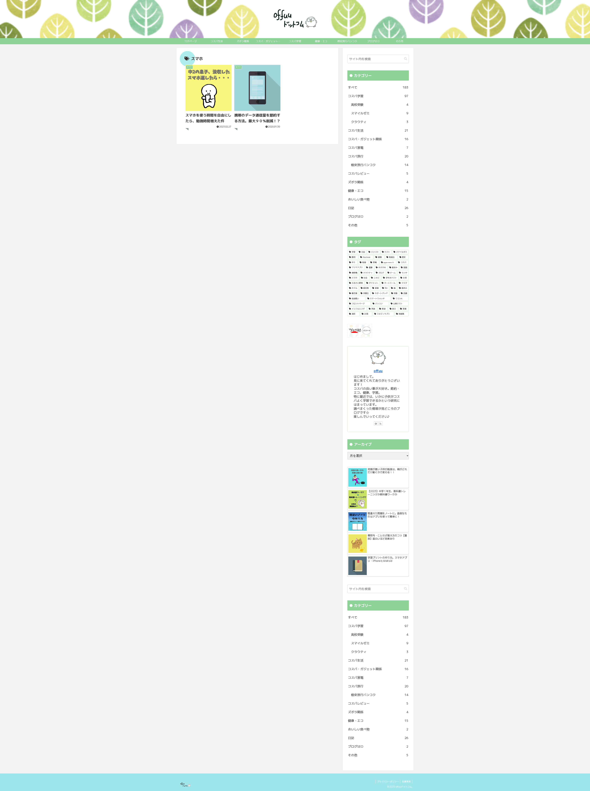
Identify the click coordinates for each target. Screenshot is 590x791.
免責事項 (406, 781)
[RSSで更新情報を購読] (380, 424)
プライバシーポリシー (388, 781)
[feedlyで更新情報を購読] (376, 424)
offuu (378, 370)
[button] (405, 59)
